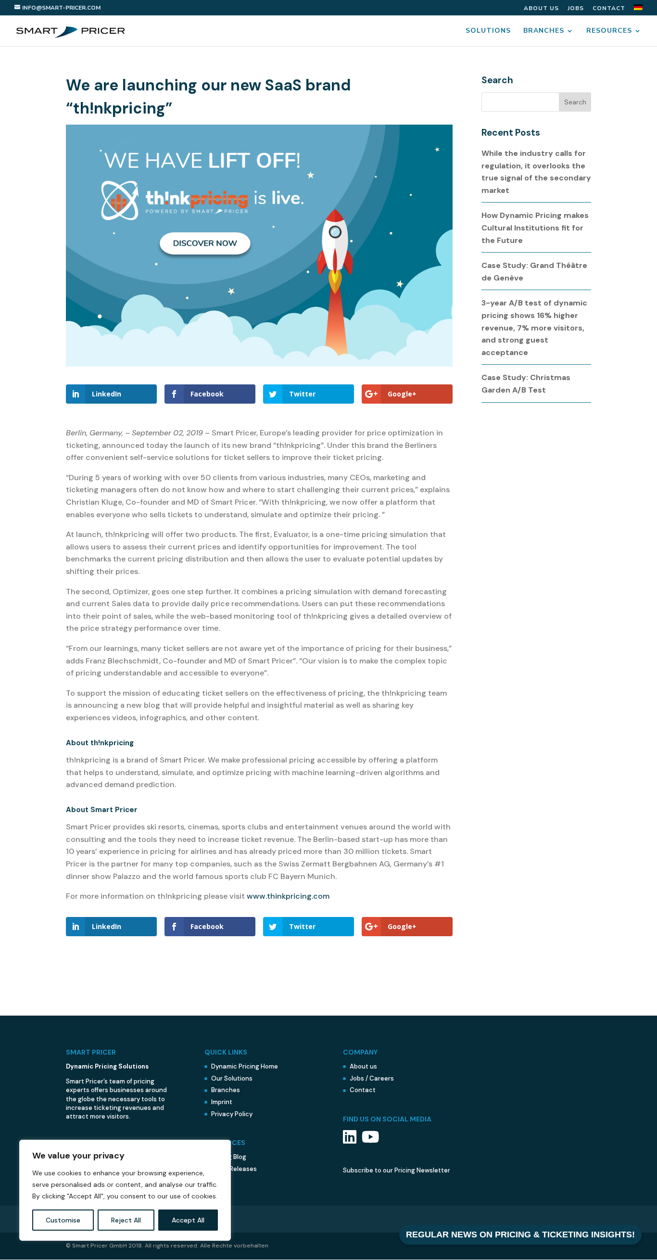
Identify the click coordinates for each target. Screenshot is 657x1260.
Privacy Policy (232, 1114)
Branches (543, 31)
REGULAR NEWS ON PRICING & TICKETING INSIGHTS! (520, 1234)
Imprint (221, 1102)
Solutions (488, 31)
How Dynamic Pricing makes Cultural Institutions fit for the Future (535, 227)
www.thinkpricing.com (288, 896)
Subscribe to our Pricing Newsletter (396, 1170)
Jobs (576, 8)
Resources (609, 31)
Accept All (188, 1220)
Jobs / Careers (372, 1078)
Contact (609, 8)
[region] (125, 1190)
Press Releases (234, 1169)
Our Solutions (232, 1078)
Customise (63, 1220)
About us (541, 8)
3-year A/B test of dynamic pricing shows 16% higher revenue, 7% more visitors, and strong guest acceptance (534, 327)
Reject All (126, 1220)
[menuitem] (638, 9)
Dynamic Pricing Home (244, 1066)
